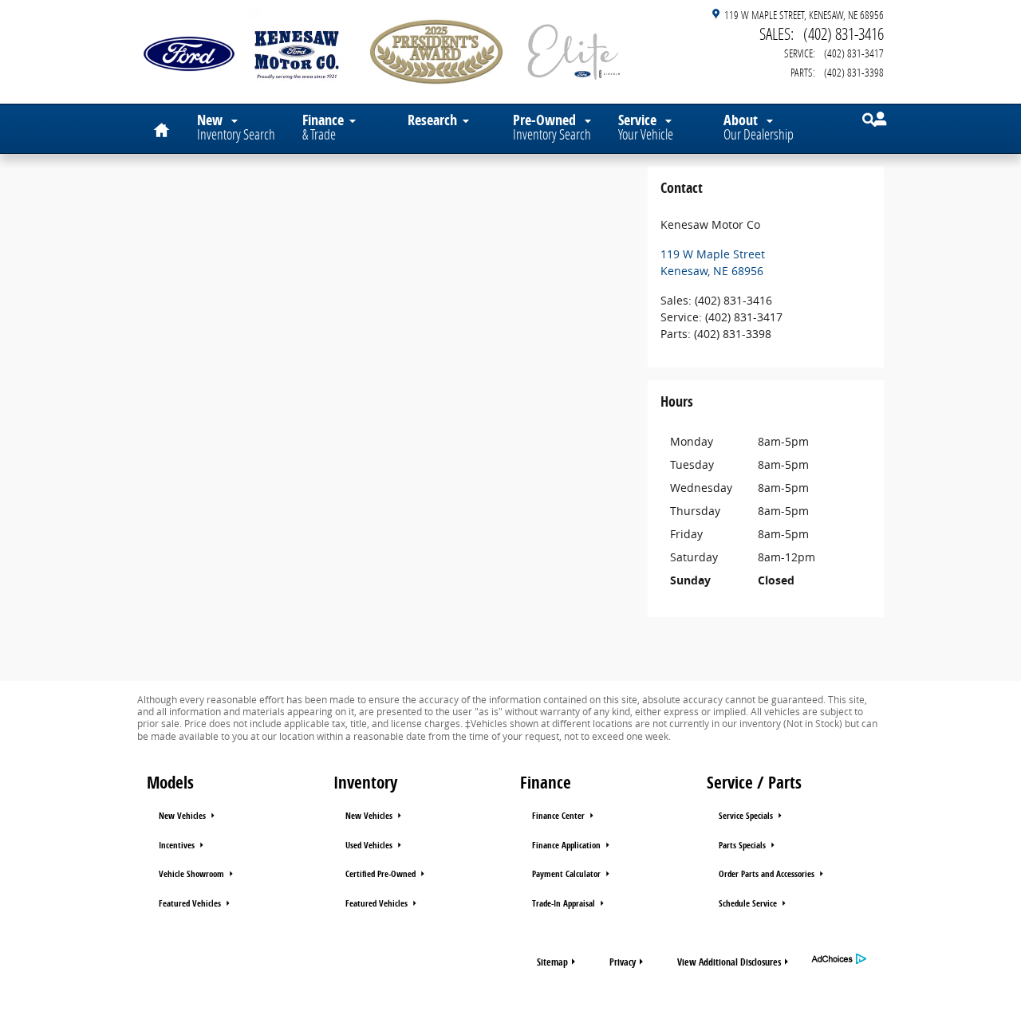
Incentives (178, 845)
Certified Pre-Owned (381, 873)
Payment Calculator (567, 873)
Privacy (622, 962)
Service (645, 127)
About (758, 127)
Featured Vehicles (191, 903)
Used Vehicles (370, 845)
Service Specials (747, 815)
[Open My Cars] (876, 118)
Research (432, 119)
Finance (323, 127)
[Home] (189, 44)
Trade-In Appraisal (564, 903)
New (236, 127)
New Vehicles (183, 815)
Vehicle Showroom (193, 873)
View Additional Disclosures (729, 962)
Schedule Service (749, 903)
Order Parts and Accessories (768, 873)
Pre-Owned (552, 127)
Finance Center (559, 815)
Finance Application (567, 845)
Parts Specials (743, 845)
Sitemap (552, 962)
